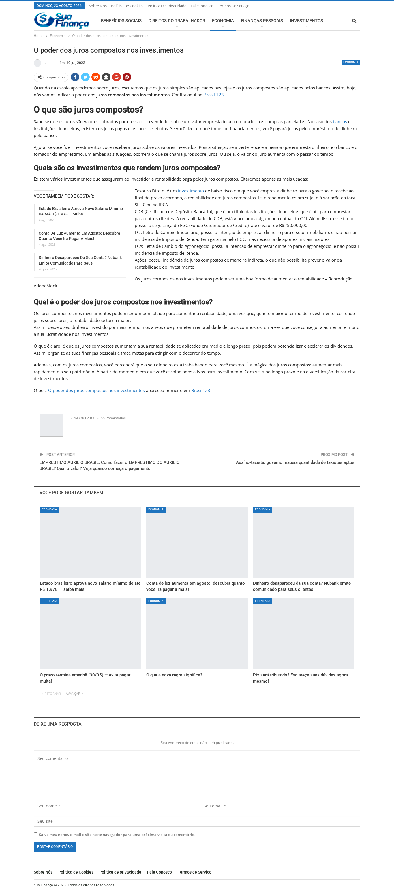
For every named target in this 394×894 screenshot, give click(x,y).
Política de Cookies (127, 5)
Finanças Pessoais (262, 20)
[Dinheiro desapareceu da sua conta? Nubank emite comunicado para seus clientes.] (303, 542)
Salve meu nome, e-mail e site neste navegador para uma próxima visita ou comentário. (117, 834)
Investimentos (306, 20)
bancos (340, 121)
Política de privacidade (167, 5)
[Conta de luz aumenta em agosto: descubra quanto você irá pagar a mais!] (196, 542)
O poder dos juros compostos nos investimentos (96, 390)
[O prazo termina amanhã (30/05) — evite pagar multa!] (90, 633)
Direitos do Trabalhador (177, 20)
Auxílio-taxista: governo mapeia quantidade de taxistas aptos (295, 462)
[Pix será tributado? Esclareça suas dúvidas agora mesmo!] (303, 633)
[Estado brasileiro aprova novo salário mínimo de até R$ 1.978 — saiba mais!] (90, 542)
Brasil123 (200, 390)
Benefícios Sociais (121, 20)
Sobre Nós (98, 5)
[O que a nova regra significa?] (196, 633)
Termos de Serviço (233, 5)
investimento (191, 191)
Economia (223, 20)
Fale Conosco (202, 5)
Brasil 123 (214, 95)
